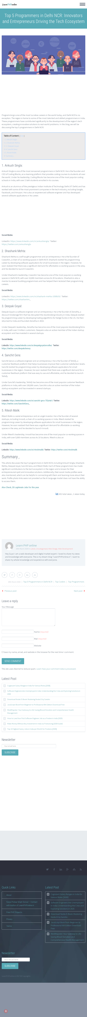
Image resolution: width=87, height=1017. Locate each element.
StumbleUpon (35, 575)
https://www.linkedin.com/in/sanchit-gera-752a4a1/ (31, 400)
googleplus (67, 869)
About (8, 895)
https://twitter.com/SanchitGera (15, 403)
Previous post (11, 590)
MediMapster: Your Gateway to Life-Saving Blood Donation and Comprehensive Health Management (40, 711)
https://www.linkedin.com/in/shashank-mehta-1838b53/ (35, 296)
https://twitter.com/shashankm (16, 299)
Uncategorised (42, 548)
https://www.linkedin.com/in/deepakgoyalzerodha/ (31, 345)
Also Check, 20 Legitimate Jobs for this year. (20, 487)
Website (37, 645)
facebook (54, 869)
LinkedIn (27, 575)
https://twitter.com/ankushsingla (16, 244)
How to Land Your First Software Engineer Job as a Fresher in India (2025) (35, 718)
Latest (32, 548)
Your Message (8, 606)
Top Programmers (76, 581)
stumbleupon (74, 869)
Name (41, 631)
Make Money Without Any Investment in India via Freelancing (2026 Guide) (35, 723)
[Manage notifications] (6, 1011)
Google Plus (20, 575)
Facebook (12, 575)
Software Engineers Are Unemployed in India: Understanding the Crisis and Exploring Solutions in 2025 (43, 692)
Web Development (65, 548)
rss (80, 869)
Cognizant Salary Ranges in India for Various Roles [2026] (28, 685)
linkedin (60, 869)
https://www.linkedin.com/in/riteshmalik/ (27, 449)
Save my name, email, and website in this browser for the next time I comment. (39, 652)
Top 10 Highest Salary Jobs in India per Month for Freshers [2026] (32, 729)
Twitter (4, 575)
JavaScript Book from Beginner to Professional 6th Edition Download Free (36, 704)
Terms (9, 926)
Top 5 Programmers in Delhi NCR (37, 581)
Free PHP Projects (14, 912)
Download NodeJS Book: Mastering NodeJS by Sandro (28, 699)
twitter (47, 869)
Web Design (52, 548)
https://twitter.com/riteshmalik (64, 449)
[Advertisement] (44, 96)
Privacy (9, 919)
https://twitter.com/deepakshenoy (16, 348)
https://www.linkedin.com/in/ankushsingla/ (29, 241)
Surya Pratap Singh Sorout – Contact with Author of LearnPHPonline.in (21, 903)
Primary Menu (82, 4)
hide (22, 136)
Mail (40, 638)
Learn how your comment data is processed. (56, 668)
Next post (78, 590)
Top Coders (60, 581)
